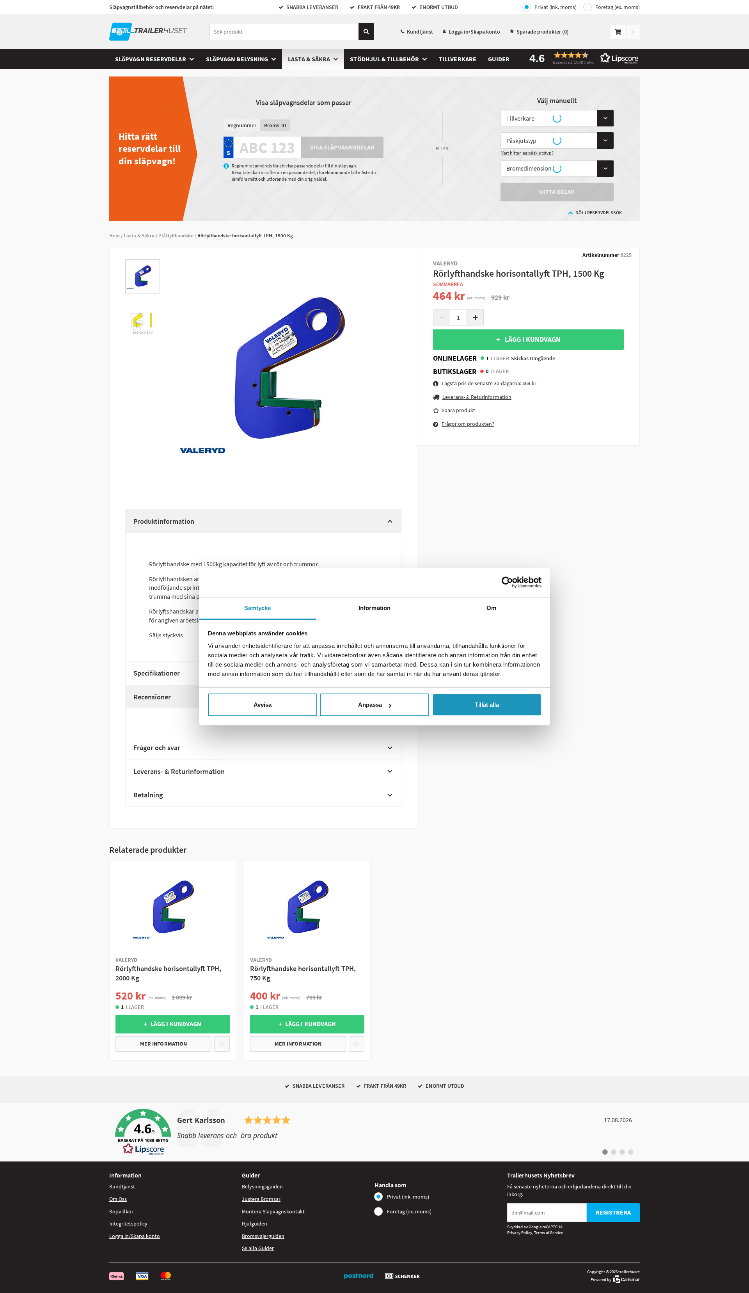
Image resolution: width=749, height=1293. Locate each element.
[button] (581, 58)
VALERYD (445, 263)
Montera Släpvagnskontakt (273, 1211)
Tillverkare (457, 59)
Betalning (148, 794)
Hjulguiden (254, 1223)
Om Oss (118, 1198)
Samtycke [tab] (257, 608)
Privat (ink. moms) (555, 7)
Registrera (613, 1212)
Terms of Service (548, 1232)
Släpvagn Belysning (237, 59)
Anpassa (370, 704)
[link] (374, 1132)
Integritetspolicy (128, 1223)
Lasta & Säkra (309, 59)
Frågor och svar (156, 747)
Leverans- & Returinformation (179, 771)
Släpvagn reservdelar (150, 59)
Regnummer (241, 125)
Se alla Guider (258, 1248)
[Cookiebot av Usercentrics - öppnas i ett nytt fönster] (507, 582)
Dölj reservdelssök (598, 212)
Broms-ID (275, 125)
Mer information (163, 1043)
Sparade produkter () (542, 31)
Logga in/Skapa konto (474, 31)
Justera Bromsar (261, 1198)
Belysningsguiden (262, 1186)
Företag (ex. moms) (617, 7)
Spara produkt (458, 410)
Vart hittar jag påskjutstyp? (527, 153)
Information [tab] (374, 608)
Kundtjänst (420, 31)
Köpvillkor (121, 1211)
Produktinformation (163, 521)
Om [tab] (491, 608)
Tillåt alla (487, 704)
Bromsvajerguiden (263, 1236)
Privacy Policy (519, 1232)
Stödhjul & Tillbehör (384, 59)
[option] (142, 276)
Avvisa (263, 704)
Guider (498, 59)
